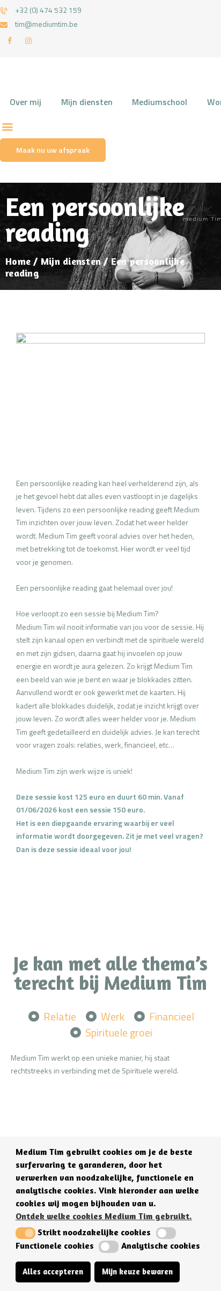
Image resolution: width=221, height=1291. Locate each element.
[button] (25, 1233)
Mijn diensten (71, 261)
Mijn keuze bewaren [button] (137, 1271)
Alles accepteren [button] (53, 1271)
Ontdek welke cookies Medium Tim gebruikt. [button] (104, 1216)
